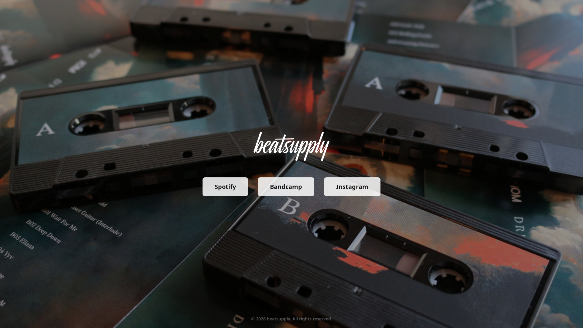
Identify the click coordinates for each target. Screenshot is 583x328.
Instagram (352, 187)
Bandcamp (286, 187)
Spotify (225, 187)
